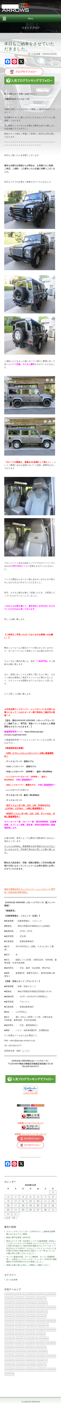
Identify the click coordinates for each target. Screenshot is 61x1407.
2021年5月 (30, 1356)
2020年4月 (30, 1369)
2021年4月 (40, 1356)
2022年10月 (33, 1339)
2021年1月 (20, 1360)
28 (45, 1210)
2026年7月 (20, 1294)
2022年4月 (51, 1343)
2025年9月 (32, 1303)
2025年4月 (40, 1307)
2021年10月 (21, 1352)
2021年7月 (9, 1356)
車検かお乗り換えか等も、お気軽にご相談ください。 (29, 1265)
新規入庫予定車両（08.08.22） (19, 1237)
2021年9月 (32, 1352)
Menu (30, 18)
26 (30, 1210)
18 (23, 1205)
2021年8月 (42, 1352)
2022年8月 (9, 1343)
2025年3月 (51, 1307)
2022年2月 (20, 1347)
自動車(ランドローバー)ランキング (30, 1134)
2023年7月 (30, 1330)
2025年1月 (20, 1312)
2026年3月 (9, 1299)
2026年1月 (30, 1299)
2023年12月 (20, 1325)
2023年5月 (51, 1330)
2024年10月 (10, 1316)
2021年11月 (10, 1352)
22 (53, 1205)
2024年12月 (31, 1312)
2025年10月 (21, 1303)
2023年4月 (9, 1334)
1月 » (14, 1218)
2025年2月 (9, 1312)
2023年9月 (9, 1330)
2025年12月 (41, 1299)
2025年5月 (30, 1307)
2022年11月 (21, 1339)
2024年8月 (31, 1316)
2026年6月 (30, 1294)
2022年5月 (40, 1343)
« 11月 (7, 1218)
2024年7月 (41, 1316)
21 (45, 1205)
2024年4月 (30, 1321)
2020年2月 (51, 1369)
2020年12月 (31, 1360)
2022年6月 (30, 1343)
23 (8, 1210)
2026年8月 (9, 1294)
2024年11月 (42, 1312)
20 (38, 1205)
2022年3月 (9, 1347)
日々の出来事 (34, 54)
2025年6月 (20, 1307)
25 (23, 1210)
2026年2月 (20, 1299)
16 (8, 1205)
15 (53, 1201)
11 (23, 1201)
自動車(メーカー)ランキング (30, 1123)
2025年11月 (10, 1303)
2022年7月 (20, 1343)
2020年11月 (42, 1360)
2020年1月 (9, 1374)
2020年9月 (21, 1365)
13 (38, 1201)
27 (38, 1210)
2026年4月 (51, 1294)
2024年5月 (20, 1321)
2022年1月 (30, 1347)
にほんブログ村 (30, 1093)
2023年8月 (20, 1330)
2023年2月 (30, 1334)
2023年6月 (40, 1330)
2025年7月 (9, 1307)
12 (30, 1201)
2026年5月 (40, 1294)
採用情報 (10, 6)
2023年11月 (32, 1325)
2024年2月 (51, 1321)
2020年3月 (40, 1369)
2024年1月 (9, 1325)
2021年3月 (51, 1356)
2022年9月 (43, 1339)
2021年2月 (9, 1360)
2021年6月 (20, 1356)
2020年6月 (9, 1369)
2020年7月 (41, 1365)
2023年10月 (43, 1325)
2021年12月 (41, 1347)
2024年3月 (40, 1321)
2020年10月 (10, 1365)
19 (30, 1205)
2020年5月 (20, 1369)
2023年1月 (40, 1334)
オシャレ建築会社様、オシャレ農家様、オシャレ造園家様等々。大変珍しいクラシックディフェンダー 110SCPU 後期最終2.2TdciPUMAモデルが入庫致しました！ (31, 1259)
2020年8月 (31, 1365)
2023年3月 (20, 1334)
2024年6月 (9, 1321)
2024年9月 (21, 1316)
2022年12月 (10, 1339)
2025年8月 (42, 1303)
